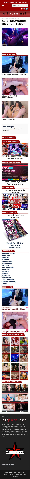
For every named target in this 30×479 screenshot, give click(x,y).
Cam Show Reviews (6, 307)
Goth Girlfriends (8, 267)
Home (3, 18)
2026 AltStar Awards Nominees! (15, 191)
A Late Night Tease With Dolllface (14, 74)
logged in (13, 129)
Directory (15, 476)
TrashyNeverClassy (9, 281)
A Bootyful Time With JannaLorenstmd (9, 97)
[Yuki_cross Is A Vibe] (15, 109)
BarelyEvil (5, 257)
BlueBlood (5, 259)
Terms (17, 474)
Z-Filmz (4, 283)
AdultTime (6, 255)
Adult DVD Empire (8, 253)
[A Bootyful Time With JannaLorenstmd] (15, 86)
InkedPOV (5, 271)
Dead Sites (23, 474)
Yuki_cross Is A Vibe (8, 119)
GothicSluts (6, 269)
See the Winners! (15, 158)
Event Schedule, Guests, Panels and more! (15, 182)
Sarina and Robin (8, 279)
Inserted (5, 273)
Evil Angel (5, 265)
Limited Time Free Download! (15, 216)
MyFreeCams (6, 277)
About (6, 474)
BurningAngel (7, 261)
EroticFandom (7, 263)
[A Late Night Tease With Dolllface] (15, 64)
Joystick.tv (6, 275)
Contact (11, 474)
